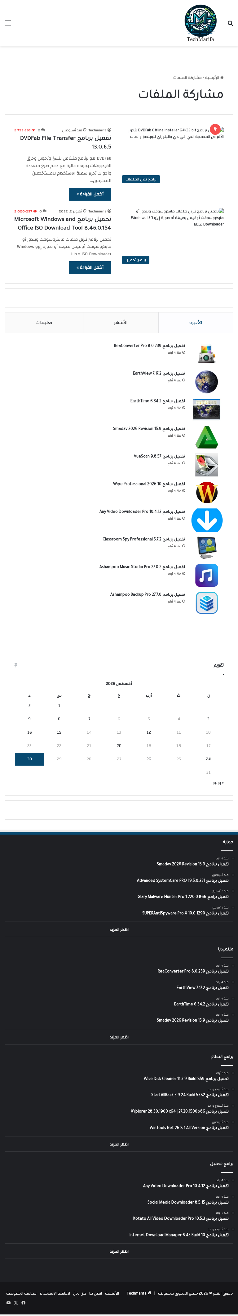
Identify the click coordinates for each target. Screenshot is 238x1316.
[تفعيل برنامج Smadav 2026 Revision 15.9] (207, 437)
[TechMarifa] (200, 23)
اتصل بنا (95, 1293)
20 (119, 745)
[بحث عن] (230, 25)
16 (29, 732)
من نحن (79, 1293)
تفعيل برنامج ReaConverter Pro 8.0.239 (149, 346)
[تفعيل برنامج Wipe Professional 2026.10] (207, 492)
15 (59, 732)
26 (149, 759)
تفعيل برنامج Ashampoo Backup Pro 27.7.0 (147, 595)
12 (149, 732)
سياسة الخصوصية (21, 1293)
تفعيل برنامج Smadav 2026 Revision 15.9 (149, 429)
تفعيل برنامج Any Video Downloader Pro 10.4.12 (142, 512)
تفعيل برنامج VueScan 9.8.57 (159, 457)
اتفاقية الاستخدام (55, 1293)
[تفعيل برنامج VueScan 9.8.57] (207, 464)
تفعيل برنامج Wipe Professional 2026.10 (149, 484)
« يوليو (218, 782)
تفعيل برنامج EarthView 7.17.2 (159, 374)
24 (208, 759)
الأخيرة (195, 322)
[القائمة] (8, 25)
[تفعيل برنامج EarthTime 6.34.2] (207, 409)
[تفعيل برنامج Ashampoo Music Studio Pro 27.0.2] (207, 575)
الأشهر (121, 322)
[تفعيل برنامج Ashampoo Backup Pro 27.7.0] (207, 603)
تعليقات (44, 322)
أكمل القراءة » (90, 194)
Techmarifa (98, 130)
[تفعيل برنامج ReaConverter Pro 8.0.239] (207, 354)
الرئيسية (212, 77)
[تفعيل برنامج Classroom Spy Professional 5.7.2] (207, 547)
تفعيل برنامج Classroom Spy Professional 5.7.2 (144, 540)
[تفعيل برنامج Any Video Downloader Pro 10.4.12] (207, 520)
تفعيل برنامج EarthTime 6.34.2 (157, 401)
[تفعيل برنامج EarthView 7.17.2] (207, 382)
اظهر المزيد (119, 929)
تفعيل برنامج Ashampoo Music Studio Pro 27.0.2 (142, 567)
